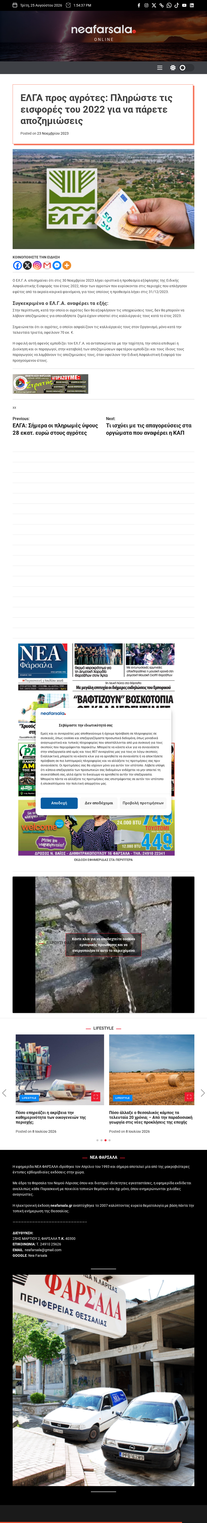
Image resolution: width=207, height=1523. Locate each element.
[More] (66, 265)
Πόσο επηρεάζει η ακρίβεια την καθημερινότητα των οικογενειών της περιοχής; (48, 1117)
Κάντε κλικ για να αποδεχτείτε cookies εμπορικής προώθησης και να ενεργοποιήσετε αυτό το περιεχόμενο (103, 944)
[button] (4, 1093)
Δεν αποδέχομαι (99, 803)
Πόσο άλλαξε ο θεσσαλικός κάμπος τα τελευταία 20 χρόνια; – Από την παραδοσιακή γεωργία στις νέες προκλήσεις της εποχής (147, 1117)
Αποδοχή (59, 803)
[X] (27, 265)
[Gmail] (47, 265)
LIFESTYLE (26, 1098)
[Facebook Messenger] (57, 265)
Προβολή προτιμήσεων (143, 803)
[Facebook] (17, 265)
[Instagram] (37, 265)
